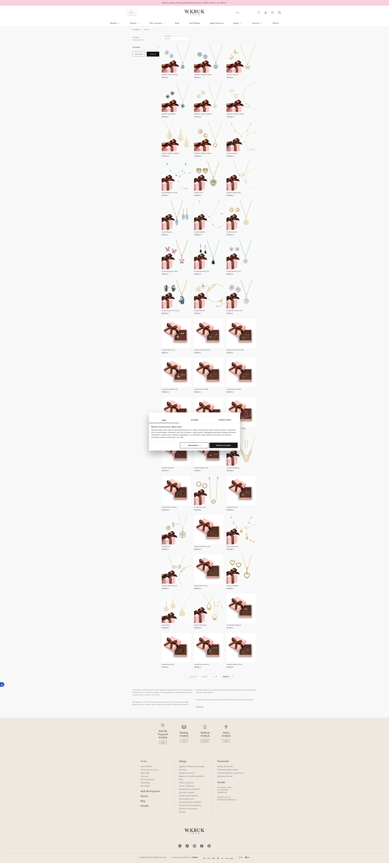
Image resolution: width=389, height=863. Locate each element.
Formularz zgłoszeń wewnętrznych (230, 773)
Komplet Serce (198, 193)
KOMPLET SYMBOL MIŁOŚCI (235, 114)
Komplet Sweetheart (233, 586)
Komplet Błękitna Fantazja (169, 193)
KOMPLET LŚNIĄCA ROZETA (203, 114)
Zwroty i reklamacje (186, 786)
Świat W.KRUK (146, 766)
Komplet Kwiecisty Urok (234, 271)
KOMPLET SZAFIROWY (169, 114)
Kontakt (145, 805)
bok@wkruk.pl (222, 792)
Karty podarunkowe (186, 799)
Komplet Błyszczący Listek (234, 310)
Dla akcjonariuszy (147, 779)
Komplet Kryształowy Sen (201, 271)
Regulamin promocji (187, 773)
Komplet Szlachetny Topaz (202, 546)
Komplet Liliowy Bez (168, 468)
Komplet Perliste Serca (168, 350)
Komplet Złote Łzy (232, 507)
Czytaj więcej (199, 707)
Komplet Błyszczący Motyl (169, 271)
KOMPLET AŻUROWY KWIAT (203, 75)
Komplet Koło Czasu (200, 507)
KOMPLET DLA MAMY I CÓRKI (236, 428)
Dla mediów (145, 786)
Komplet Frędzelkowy (233, 468)
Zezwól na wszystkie (223, 445)
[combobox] (176, 38)
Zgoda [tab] (164, 420)
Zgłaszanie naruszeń (225, 776)
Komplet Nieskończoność (169, 586)
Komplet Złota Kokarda (201, 389)
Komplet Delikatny (199, 232)
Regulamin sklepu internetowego (191, 766)
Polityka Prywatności (225, 766)
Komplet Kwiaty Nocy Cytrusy (171, 310)
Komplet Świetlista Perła (234, 193)
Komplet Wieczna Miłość (234, 389)
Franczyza (145, 776)
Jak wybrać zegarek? (187, 792)
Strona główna (136, 29)
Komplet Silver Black (168, 664)
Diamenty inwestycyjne (188, 808)
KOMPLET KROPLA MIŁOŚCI (170, 153)
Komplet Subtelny (232, 153)
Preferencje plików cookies (227, 770)
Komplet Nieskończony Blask (235, 350)
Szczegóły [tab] (194, 420)
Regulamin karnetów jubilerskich (191, 776)
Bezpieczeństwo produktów (189, 789)
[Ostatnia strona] (232, 676)
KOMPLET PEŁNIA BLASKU (170, 75)
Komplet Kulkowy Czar (201, 586)
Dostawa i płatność (186, 783)
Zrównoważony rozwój (149, 770)
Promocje (182, 770)
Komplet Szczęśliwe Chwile (170, 389)
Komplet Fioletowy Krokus (234, 664)
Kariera (144, 796)
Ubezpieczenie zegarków (188, 796)
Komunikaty (145, 783)
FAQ (180, 779)
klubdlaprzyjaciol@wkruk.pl (226, 800)
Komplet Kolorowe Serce (201, 664)
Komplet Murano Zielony (169, 507)
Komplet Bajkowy (167, 232)
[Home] (194, 12)
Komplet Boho (166, 625)
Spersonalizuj (193, 445)
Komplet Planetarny (232, 546)
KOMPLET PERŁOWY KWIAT (202, 153)
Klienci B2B (145, 773)
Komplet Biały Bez (199, 310)
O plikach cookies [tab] (225, 420)
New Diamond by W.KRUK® (190, 802)
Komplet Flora (166, 546)
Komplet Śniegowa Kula (201, 468)
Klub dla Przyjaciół (150, 791)
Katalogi (182, 812)
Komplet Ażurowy (232, 232)
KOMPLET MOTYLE (232, 75)
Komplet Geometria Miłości (202, 350)
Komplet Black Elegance (234, 625)
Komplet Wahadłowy (200, 625)
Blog (143, 800)
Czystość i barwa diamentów (190, 805)
